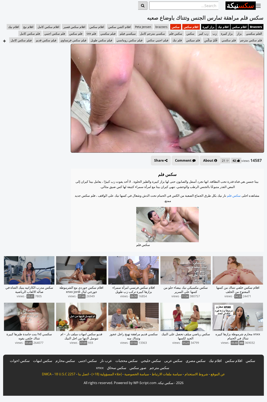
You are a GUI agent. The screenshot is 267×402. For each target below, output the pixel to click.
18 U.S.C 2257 (64, 374)
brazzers (161, 27)
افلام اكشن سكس (119, 27)
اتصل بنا (83, 374)
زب (215, 33)
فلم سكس (75, 33)
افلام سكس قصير (74, 27)
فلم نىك (177, 40)
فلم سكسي (229, 40)
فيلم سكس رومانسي (129, 40)
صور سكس (138, 367)
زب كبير (203, 33)
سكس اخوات (20, 360)
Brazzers (256, 27)
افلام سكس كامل (48, 27)
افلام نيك (223, 27)
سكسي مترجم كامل (152, 33)
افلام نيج (28, 27)
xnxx (100, 367)
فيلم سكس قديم (46, 40)
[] (142, 5)
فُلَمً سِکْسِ (210, 40)
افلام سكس (239, 27)
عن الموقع (218, 374)
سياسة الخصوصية (136, 374)
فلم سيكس (193, 40)
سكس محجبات (126, 360)
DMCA (47, 374)
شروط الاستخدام (196, 374)
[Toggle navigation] (260, 5)
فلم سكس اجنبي (54, 33)
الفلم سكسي (254, 33)
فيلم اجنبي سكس (157, 40)
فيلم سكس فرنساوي (73, 40)
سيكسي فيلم (128, 33)
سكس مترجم (159, 367)
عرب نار (106, 360)
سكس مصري (195, 360)
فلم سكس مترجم (251, 40)
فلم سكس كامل (30, 33)
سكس (176, 27)
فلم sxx (91, 33)
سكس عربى (173, 360)
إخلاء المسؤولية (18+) (107, 374)
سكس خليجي (151, 360)
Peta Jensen (143, 27)
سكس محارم (65, 360)
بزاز (239, 33)
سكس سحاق (116, 367)
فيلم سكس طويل (101, 40)
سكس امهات (42, 360)
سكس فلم (175, 33)
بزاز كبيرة (208, 27)
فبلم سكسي (108, 33)
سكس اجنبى (87, 360)
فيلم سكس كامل (21, 40)
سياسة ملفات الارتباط (167, 374)
